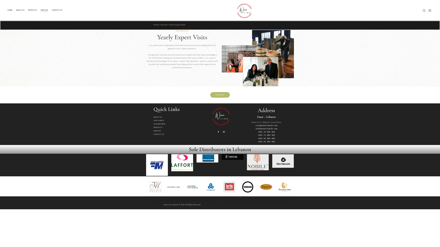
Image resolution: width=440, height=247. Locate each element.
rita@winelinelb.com (266, 126)
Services (164, 25)
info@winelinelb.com (266, 129)
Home (156, 25)
